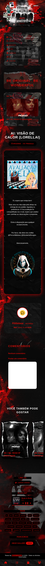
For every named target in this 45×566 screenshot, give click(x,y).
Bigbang (15, 523)
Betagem (8, 523)
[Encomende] (16, 562)
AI (24, 143)
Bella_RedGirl (35, 519)
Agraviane (23, 515)
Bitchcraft (22, 523)
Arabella (36, 515)
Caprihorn (19, 526)
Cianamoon (16, 530)
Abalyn (16, 515)
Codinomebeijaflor (26, 530)
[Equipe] (39, 562)
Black (29, 523)
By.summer (11, 526)
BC (28, 519)
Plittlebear (30, 143)
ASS (11, 515)
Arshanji (8, 519)
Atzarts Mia (16, 519)
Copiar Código (24, 483)
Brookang (36, 523)
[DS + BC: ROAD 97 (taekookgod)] (15, 458)
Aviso (23, 519)
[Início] (5, 562)
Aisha (30, 515)
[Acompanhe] (28, 562)
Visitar (31, 543)
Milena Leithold (17, 555)
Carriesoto (27, 526)
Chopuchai (7, 530)
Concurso (36, 530)
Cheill (34, 526)
